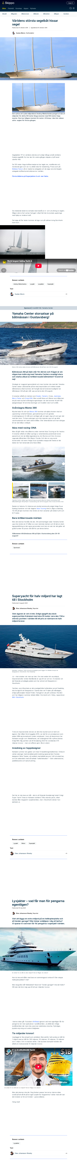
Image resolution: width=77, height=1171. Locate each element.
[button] (63, 463)
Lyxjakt (32, 284)
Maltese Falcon (17, 169)
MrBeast (36, 1022)
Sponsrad (17, 547)
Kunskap (19, 8)
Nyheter (33, 8)
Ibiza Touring (41, 508)
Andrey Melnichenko (20, 284)
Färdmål (11, 8)
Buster (38, 396)
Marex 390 (33, 411)
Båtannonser (25, 14)
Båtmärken (46, 14)
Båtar (4, 8)
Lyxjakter (41, 284)
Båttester (36, 14)
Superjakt (50, 284)
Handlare (66, 14)
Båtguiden (14, 14)
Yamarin (45, 396)
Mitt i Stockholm (18, 697)
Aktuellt (4, 14)
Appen (26, 8)
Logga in (70, 3)
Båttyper (56, 14)
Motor (23, 843)
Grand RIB (28, 398)
